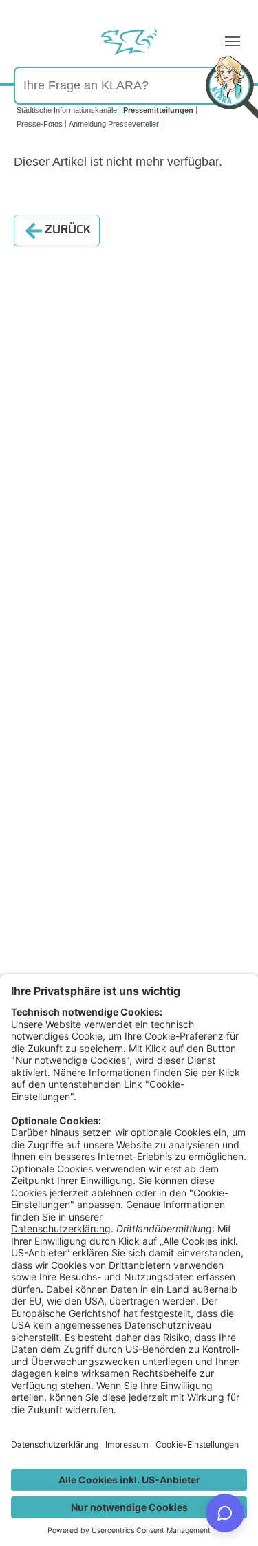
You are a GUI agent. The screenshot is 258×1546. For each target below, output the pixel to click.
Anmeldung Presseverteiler (114, 124)
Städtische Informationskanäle (67, 110)
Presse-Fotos (40, 124)
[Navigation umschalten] (232, 41)
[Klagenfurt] (128, 41)
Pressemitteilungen (158, 110)
